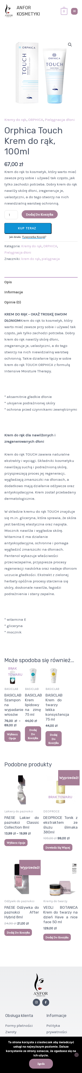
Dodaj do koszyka (39, 214)
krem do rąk (30, 259)
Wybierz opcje (12, 736)
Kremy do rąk (15, 119)
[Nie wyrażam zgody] (76, 1055)
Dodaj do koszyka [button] (33, 733)
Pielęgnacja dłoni (60, 119)
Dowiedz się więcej (57, 847)
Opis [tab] (8, 282)
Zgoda (41, 1063)
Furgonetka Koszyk (33, 237)
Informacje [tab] (13, 292)
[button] (70, 45)
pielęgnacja (51, 259)
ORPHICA (35, 119)
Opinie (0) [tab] (12, 302)
